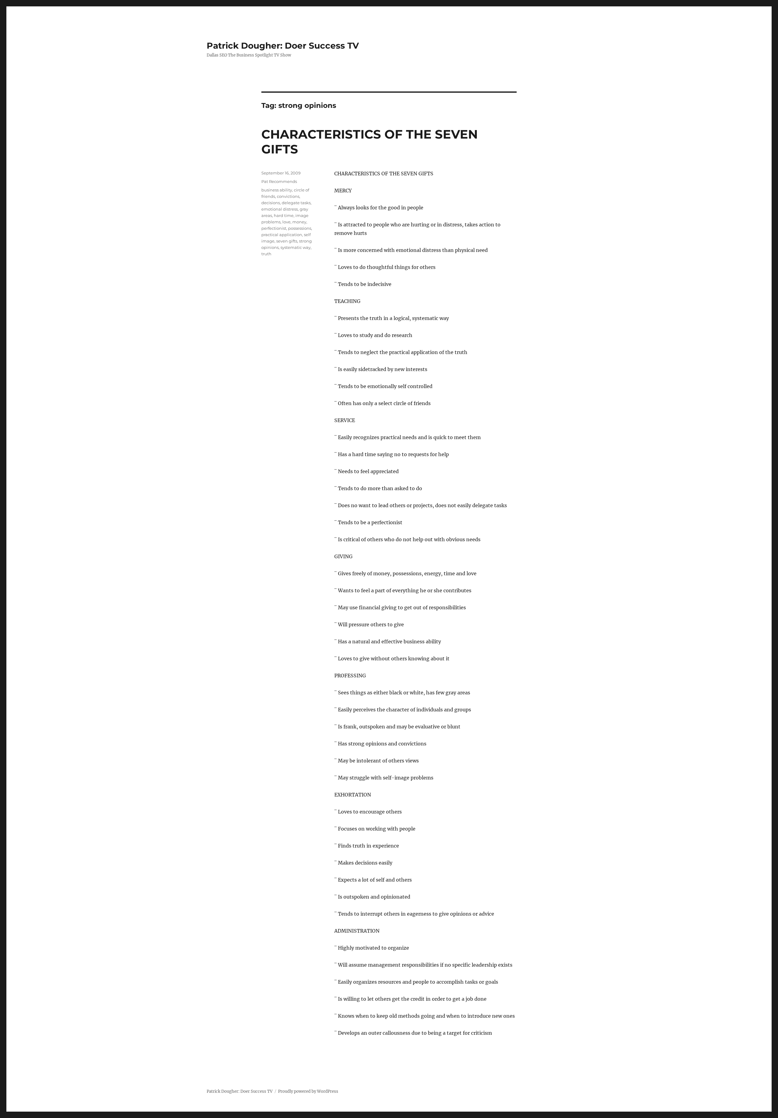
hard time (284, 215)
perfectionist (273, 228)
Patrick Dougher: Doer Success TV (283, 45)
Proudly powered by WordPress (308, 1091)
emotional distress (279, 209)
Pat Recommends (279, 181)
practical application (281, 234)
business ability (276, 189)
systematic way (296, 247)
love (286, 221)
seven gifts (286, 241)
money (299, 221)
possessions (299, 228)
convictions (288, 196)
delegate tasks (296, 202)
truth (266, 253)
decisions (270, 202)
